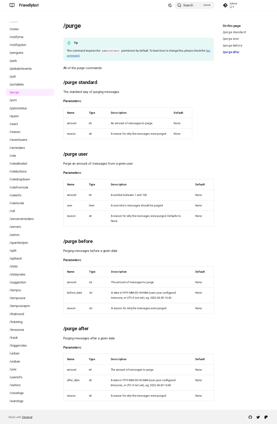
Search (188, 5)
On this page (232, 26)
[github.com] (250, 417)
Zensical (27, 417)
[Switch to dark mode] (170, 5)
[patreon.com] (266, 417)
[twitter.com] (258, 417)
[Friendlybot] (12, 5)
